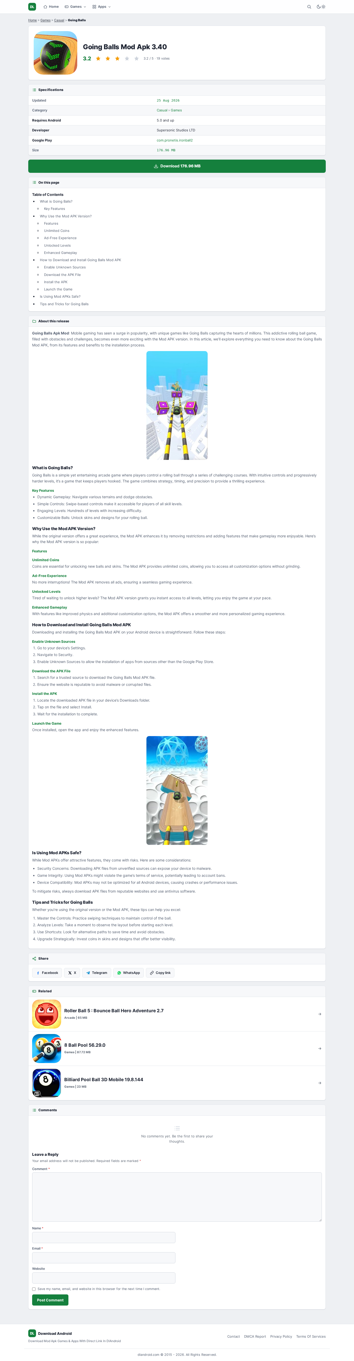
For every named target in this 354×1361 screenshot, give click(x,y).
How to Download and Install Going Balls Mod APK (80, 260)
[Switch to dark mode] (321, 6)
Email (37, 1248)
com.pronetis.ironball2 (175, 140)
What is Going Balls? (56, 201)
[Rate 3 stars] (117, 58)
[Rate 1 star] (98, 58)
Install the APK (55, 282)
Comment (41, 1169)
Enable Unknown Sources (65, 267)
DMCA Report (255, 1336)
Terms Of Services (311, 1336)
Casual (59, 20)
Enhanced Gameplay (60, 253)
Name (38, 1228)
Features (51, 223)
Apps (102, 6)
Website (38, 1269)
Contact (233, 1336)
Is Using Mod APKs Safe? (60, 296)
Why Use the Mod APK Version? (66, 216)
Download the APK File (62, 275)
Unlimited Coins (56, 231)
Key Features (54, 208)
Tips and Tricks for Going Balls (64, 304)
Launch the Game (58, 289)
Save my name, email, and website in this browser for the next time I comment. (99, 1289)
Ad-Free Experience (60, 238)
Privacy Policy (281, 1336)
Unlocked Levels (57, 245)
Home (54, 6)
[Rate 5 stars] (136, 58)
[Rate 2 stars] (107, 58)
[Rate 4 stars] (127, 58)
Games (76, 6)
